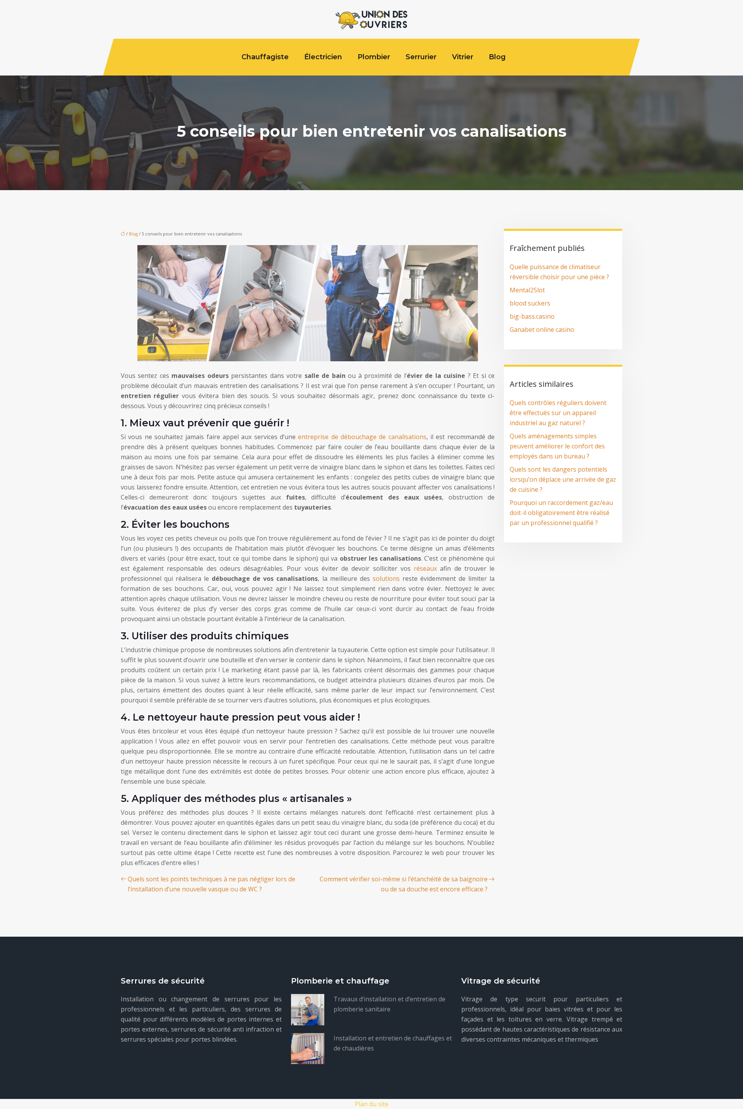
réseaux (425, 568)
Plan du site (372, 1104)
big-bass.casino (532, 316)
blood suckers (530, 303)
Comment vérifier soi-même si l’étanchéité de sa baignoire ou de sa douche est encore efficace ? (404, 884)
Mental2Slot (527, 290)
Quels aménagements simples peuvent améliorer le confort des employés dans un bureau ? (557, 446)
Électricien (323, 57)
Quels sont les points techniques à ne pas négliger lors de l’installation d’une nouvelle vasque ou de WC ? (211, 884)
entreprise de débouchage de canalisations (362, 437)
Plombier (374, 57)
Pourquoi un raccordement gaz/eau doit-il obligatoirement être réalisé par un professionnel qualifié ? (561, 512)
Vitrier (462, 57)
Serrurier (421, 57)
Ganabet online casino (542, 329)
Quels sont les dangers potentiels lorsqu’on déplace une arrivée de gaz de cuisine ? (563, 479)
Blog (497, 57)
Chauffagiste (265, 57)
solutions (386, 578)
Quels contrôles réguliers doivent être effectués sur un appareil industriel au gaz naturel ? (558, 412)
